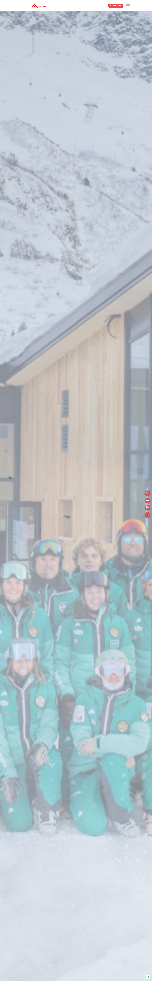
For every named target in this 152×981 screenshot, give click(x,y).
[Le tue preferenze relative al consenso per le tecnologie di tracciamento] (148, 977)
